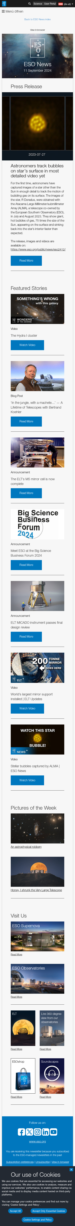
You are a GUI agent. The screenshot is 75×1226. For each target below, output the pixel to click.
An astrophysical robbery (26, 847)
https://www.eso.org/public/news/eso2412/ (38, 249)
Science (38, 3)
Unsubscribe (43, 1161)
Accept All (15, 1210)
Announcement (20, 472)
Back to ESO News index (37, 19)
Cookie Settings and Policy (37, 1219)
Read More (26, 260)
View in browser (37, 30)
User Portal (50, 3)
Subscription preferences (20, 1161)
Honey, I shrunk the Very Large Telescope (36, 890)
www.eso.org (37, 1141)
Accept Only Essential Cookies (48, 1210)
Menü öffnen (14, 11)
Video (14, 329)
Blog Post (17, 396)
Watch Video (27, 345)
